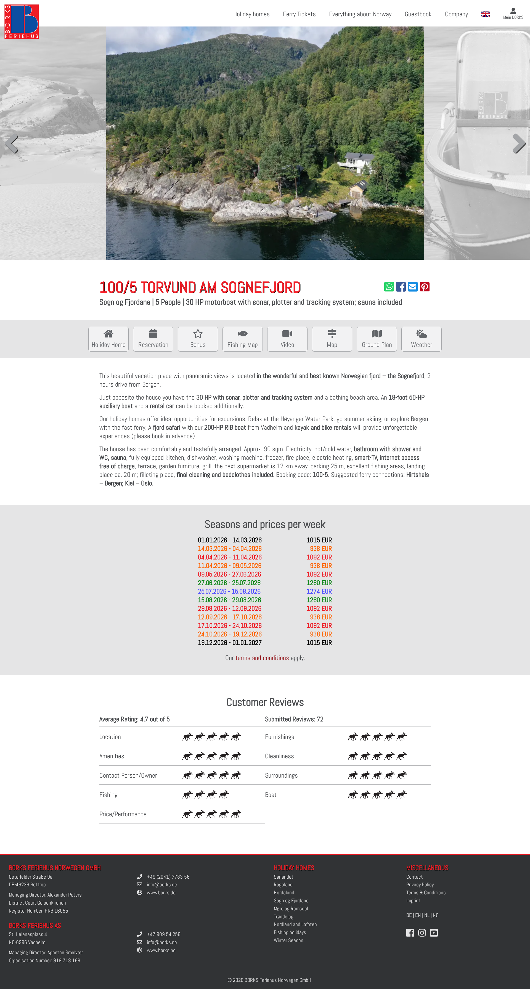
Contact (414, 876)
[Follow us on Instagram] (422, 933)
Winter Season (288, 940)
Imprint (413, 900)
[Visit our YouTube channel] (434, 933)
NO (436, 915)
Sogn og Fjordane (291, 900)
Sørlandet (283, 876)
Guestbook (418, 14)
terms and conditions (262, 657)
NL (427, 915)
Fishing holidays (290, 932)
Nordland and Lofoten (295, 924)
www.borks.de (161, 892)
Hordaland (284, 892)
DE (409, 915)
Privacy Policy (420, 884)
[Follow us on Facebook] (410, 933)
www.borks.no (161, 950)
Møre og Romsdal (291, 908)
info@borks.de (162, 884)
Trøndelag (283, 916)
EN (418, 915)
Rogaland (283, 884)
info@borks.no (162, 942)
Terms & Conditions (426, 892)
